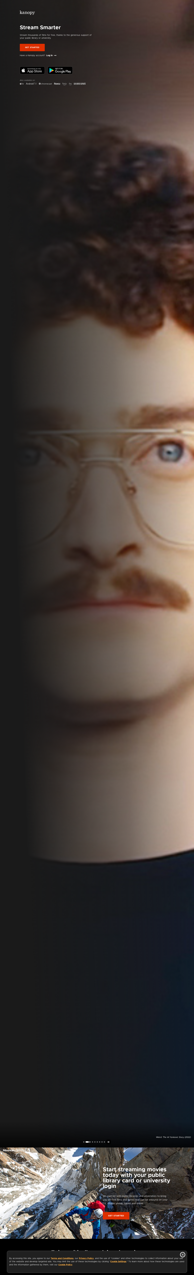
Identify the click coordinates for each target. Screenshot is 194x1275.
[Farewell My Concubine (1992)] (102, 1142)
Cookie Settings (118, 1261)
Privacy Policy (86, 1258)
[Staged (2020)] (97, 1142)
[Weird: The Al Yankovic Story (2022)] (86, 1142)
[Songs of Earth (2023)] (90, 1142)
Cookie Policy (65, 1265)
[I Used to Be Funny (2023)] (83, 1142)
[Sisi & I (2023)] (104, 1142)
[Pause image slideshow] (108, 1142)
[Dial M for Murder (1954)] (99, 1142)
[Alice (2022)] (95, 1142)
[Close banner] (183, 1255)
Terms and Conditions (62, 1258)
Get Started (32, 47)
